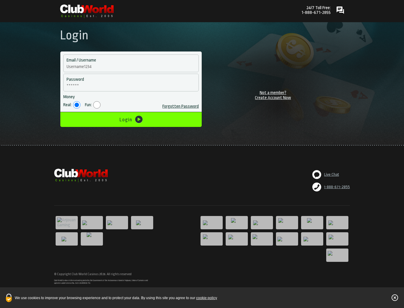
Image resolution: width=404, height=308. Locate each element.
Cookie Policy (206, 298)
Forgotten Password (180, 106)
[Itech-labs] (92, 239)
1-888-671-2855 (337, 187)
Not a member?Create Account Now (273, 95)
